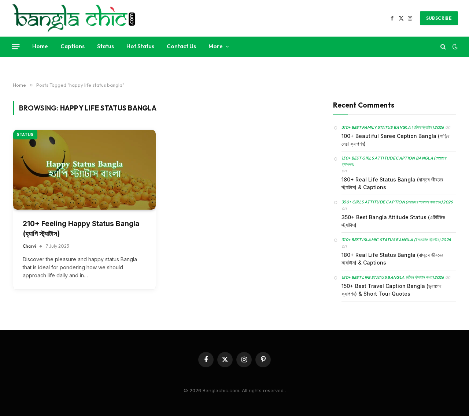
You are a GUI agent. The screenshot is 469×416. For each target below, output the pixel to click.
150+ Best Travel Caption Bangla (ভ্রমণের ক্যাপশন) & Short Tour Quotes (391, 289)
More (215, 46)
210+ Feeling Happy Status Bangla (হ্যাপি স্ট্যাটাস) (81, 229)
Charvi (29, 246)
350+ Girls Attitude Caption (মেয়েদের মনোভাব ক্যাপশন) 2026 (397, 201)
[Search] (443, 46)
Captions (72, 46)
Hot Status (140, 46)
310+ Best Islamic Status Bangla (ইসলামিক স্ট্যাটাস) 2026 (396, 239)
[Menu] (16, 46)
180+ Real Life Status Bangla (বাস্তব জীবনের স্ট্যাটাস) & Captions (392, 183)
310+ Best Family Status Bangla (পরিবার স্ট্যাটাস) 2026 (392, 127)
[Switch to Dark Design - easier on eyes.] (454, 46)
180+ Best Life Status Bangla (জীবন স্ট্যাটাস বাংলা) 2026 (392, 277)
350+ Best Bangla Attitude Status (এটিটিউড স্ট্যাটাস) (393, 221)
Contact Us (181, 46)
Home (40, 46)
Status (105, 46)
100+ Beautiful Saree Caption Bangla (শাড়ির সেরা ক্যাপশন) (395, 139)
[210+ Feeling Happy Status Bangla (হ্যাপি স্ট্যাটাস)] (84, 170)
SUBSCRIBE (439, 18)
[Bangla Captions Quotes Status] (74, 18)
